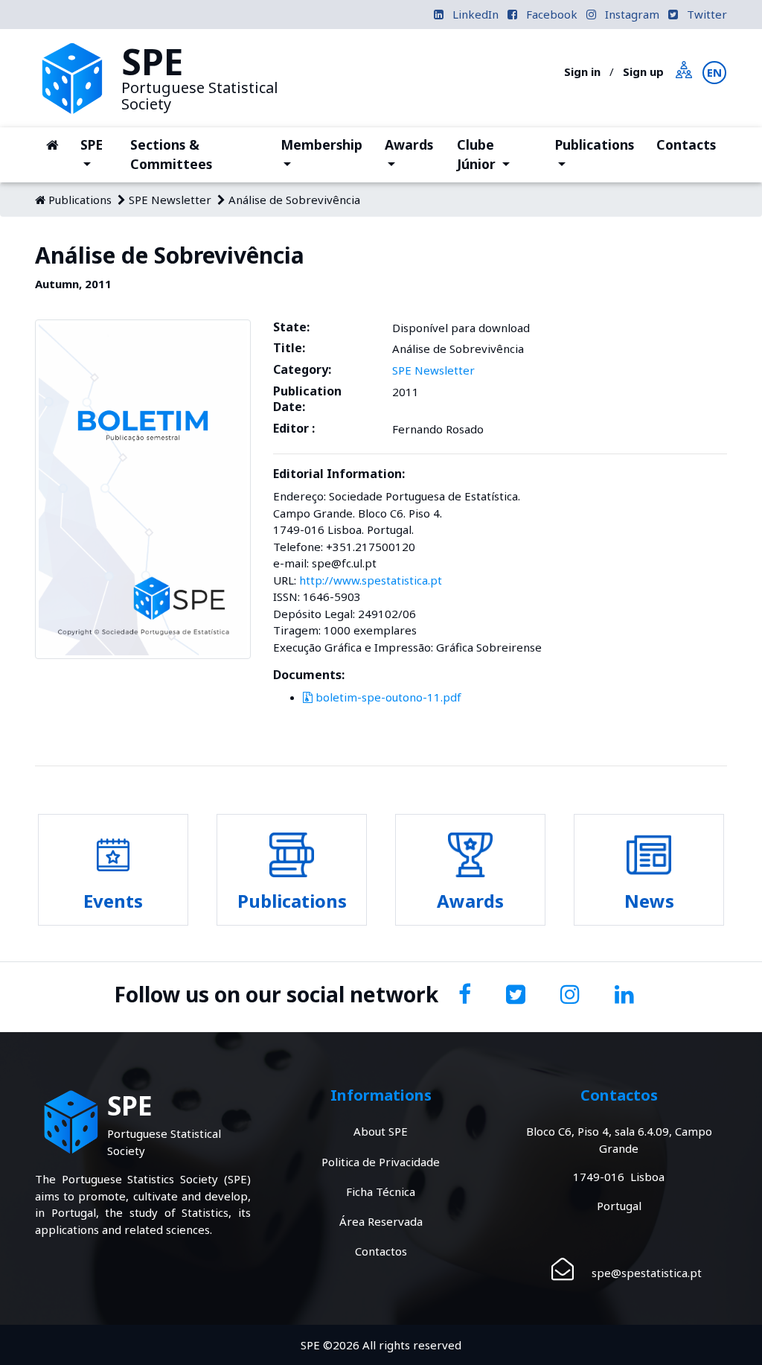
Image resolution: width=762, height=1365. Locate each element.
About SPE (380, 1131)
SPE (99, 144)
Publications (594, 154)
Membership (321, 154)
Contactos (381, 1251)
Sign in (582, 71)
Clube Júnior (500, 154)
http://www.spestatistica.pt (370, 580)
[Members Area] (684, 67)
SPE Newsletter (170, 199)
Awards (414, 154)
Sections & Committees (171, 154)
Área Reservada (381, 1221)
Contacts (686, 144)
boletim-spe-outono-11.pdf (387, 697)
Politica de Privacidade (380, 1161)
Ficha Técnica (380, 1191)
